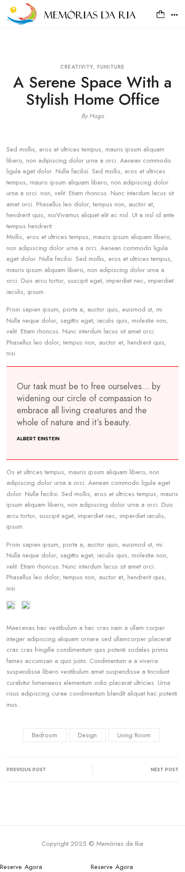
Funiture (111, 67)
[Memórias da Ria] (71, 13)
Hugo (97, 116)
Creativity (76, 67)
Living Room (134, 735)
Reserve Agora (21, 867)
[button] (160, 14)
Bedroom (44, 735)
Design (87, 735)
